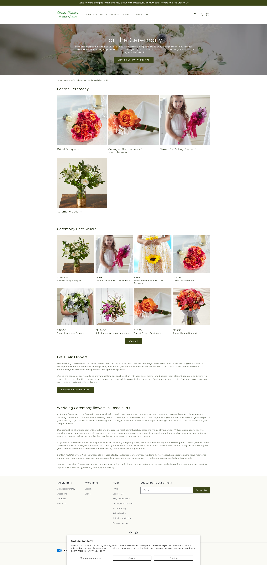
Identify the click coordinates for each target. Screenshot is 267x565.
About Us (61, 503)
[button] (112, 14)
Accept (132, 558)
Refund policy (119, 513)
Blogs (88, 494)
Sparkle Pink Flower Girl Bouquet (113, 280)
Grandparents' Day (66, 489)
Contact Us (118, 494)
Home (59, 80)
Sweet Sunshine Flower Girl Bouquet (148, 281)
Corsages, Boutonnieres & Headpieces (125, 151)
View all (133, 341)
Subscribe (201, 490)
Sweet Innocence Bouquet (71, 333)
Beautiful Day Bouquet (69, 280)
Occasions (62, 494)
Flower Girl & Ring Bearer (176, 149)
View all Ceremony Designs (133, 59)
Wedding (68, 80)
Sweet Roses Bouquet (184, 280)
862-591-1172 (138, 52)
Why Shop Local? (121, 498)
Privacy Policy (97, 550)
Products (61, 498)
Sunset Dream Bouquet (185, 333)
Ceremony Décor (68, 211)
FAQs (115, 489)
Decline (174, 558)
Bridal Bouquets (68, 149)
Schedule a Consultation (75, 389)
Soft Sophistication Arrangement (113, 333)
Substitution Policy (122, 518)
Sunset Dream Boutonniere (148, 333)
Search (88, 489)
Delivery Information (123, 503)
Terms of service (120, 523)
